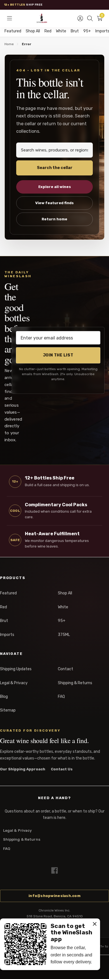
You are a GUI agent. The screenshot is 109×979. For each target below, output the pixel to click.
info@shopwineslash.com (54, 896)
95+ (87, 31)
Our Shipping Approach (22, 769)
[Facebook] (54, 870)
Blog (4, 696)
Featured (12, 31)
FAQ (61, 696)
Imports (7, 634)
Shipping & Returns (75, 683)
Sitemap (8, 710)
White (61, 31)
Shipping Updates (16, 669)
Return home (54, 219)
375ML (64, 634)
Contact (65, 669)
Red (47, 31)
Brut (75, 31)
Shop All (33, 31)
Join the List (58, 355)
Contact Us (62, 769)
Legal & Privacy (14, 683)
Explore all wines (54, 187)
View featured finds (54, 203)
